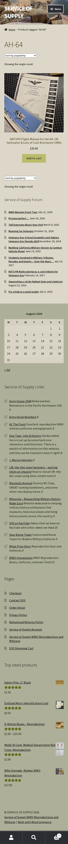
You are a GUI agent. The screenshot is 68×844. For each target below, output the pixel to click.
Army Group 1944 (20, 401)
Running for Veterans (21, 231)
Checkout (15, 593)
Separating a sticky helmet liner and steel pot (35, 281)
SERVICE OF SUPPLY (18, 12)
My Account (11, 837)
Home (12, 29)
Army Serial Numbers (22, 417)
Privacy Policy (18, 615)
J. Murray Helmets (21, 460)
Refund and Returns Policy (26, 622)
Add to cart (34, 158)
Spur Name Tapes (20, 535)
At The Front (17, 424)
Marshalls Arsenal (20, 483)
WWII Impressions (21, 558)
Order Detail (17, 607)
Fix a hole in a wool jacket (23, 291)
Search (34, 837)
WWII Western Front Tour (22, 212)
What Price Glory (20, 546)
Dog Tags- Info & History (25, 436)
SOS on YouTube (19, 523)
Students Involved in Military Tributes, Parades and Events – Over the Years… (31, 259)
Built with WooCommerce (34, 822)
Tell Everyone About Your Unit (25, 224)
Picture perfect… (18, 218)
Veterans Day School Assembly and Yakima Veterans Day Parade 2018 (33, 239)
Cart (52, 834)
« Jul (7, 370)
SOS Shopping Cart (21, 648)
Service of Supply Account (25, 629)
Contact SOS (17, 600)
